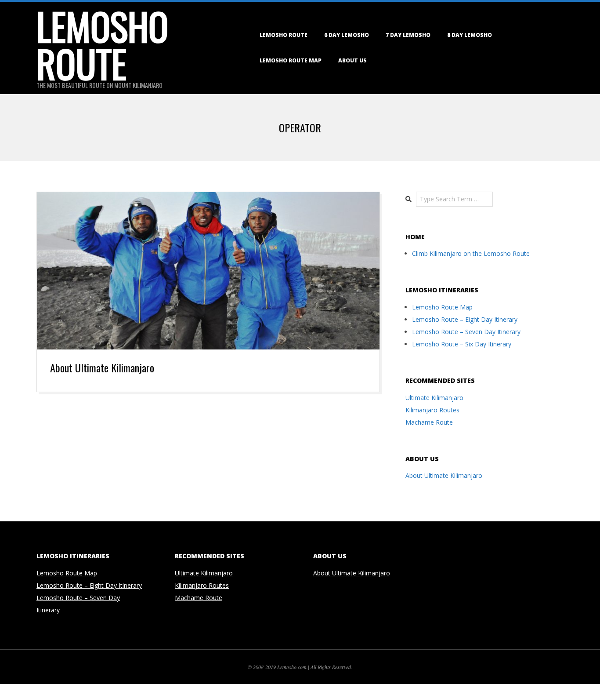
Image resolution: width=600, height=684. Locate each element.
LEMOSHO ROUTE (283, 35)
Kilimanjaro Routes (432, 410)
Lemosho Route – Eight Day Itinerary (464, 319)
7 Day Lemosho (408, 35)
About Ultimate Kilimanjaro (102, 367)
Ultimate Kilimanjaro (434, 397)
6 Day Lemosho (346, 35)
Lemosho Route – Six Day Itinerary (461, 344)
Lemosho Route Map (291, 60)
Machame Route (429, 422)
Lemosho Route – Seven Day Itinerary (466, 331)
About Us (352, 60)
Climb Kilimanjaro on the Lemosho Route (471, 253)
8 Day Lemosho (469, 35)
